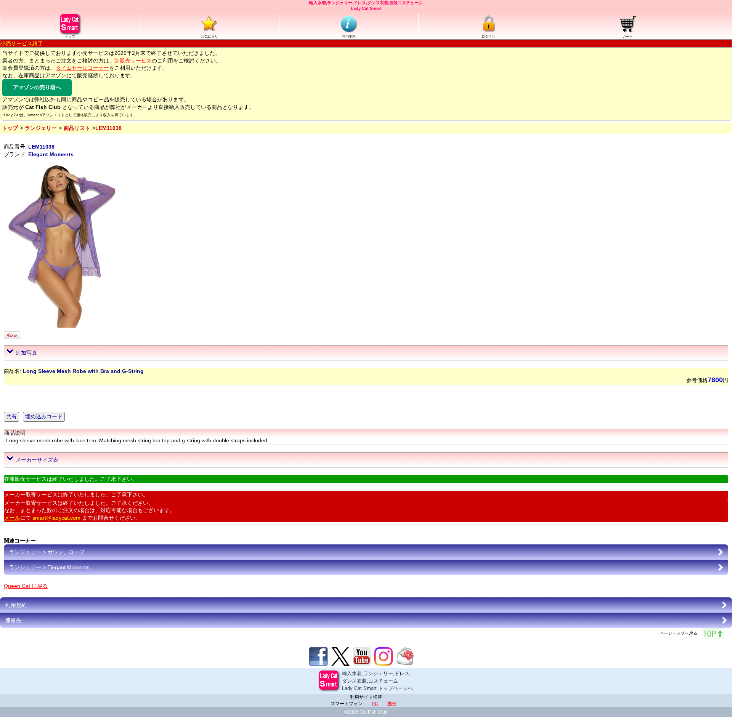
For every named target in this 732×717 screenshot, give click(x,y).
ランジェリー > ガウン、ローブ (47, 552)
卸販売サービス (133, 61)
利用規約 (16, 605)
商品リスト (77, 128)
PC (375, 703)
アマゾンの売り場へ (37, 87)
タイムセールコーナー (82, 68)
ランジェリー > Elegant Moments (49, 567)
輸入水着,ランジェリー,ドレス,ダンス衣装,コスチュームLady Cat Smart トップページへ (377, 681)
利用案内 (349, 36)
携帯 (391, 703)
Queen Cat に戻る (26, 586)
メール (12, 518)
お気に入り (209, 36)
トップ (70, 36)
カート (628, 36)
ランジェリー (41, 128)
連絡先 (13, 620)
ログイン (488, 36)
